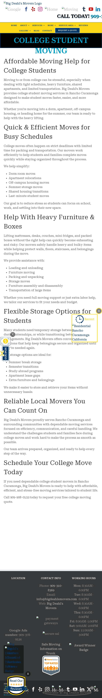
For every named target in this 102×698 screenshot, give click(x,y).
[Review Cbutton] (16, 685)
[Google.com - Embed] (18, 602)
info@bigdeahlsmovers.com (56, 599)
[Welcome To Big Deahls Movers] (67, 693)
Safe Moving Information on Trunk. (51, 649)
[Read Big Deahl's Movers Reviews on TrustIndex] (13, 648)
